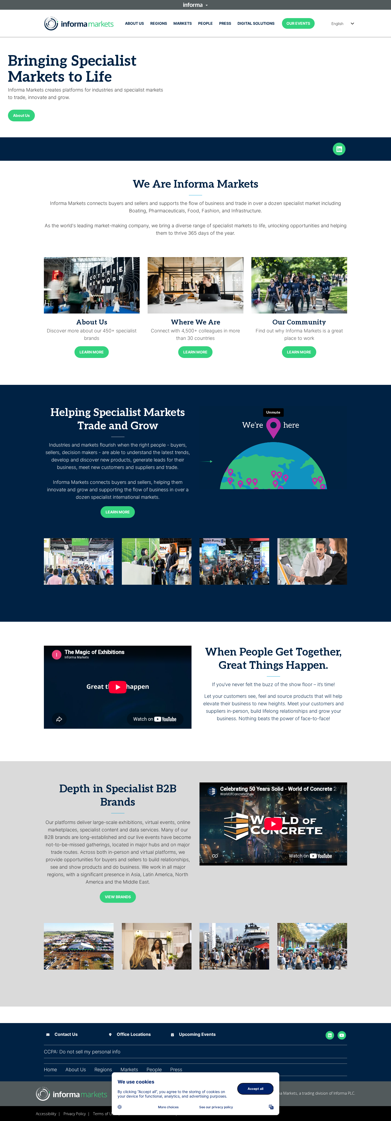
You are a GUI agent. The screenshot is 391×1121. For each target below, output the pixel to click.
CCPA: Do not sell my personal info (82, 1052)
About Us (134, 23)
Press (225, 23)
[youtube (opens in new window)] (341, 1034)
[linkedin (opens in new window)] (339, 148)
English (337, 23)
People (205, 23)
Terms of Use (104, 1113)
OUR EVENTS (298, 23)
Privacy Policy (75, 1113)
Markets (182, 23)
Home (50, 1069)
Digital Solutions (256, 23)
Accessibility (46, 1113)
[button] (195, 5)
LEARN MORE (92, 352)
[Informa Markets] (79, 23)
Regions (158, 23)
